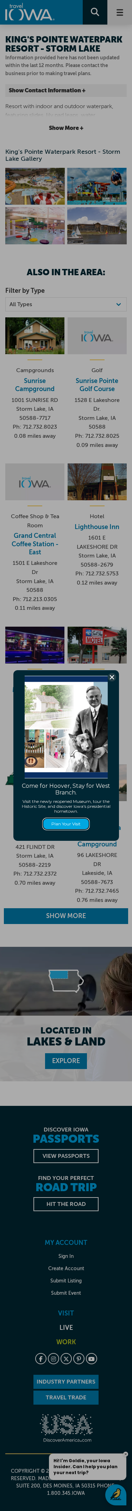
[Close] (112, 677)
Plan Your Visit (66, 823)
